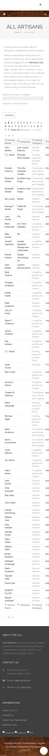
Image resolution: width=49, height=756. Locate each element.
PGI (19, 216)
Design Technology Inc (23, 257)
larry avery (10, 199)
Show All (15, 130)
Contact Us (8, 715)
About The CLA (10, 710)
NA (18, 234)
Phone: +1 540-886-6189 (19, 687)
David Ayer (10, 583)
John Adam (10, 502)
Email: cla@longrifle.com (19, 680)
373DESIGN (24, 750)
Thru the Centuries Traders (21, 171)
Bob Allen (9, 495)
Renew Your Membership (15, 720)
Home (17, 32)
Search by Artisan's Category (16, 94)
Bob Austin (10, 372)
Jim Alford (10, 460)
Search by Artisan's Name (15, 103)
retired (20, 199)
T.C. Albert (10, 155)
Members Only (36, 62)
